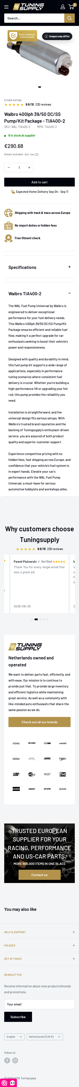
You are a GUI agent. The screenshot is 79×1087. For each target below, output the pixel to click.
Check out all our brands (40, 722)
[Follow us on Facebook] (7, 1060)
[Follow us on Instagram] (15, 1060)
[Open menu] (6, 7)
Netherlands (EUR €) (41, 1036)
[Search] (69, 18)
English (11, 1036)
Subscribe (18, 1017)
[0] (71, 6)
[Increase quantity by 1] (29, 167)
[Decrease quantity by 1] (8, 167)
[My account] (63, 6)
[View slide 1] (39, 87)
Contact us (39, 875)
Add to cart (39, 182)
